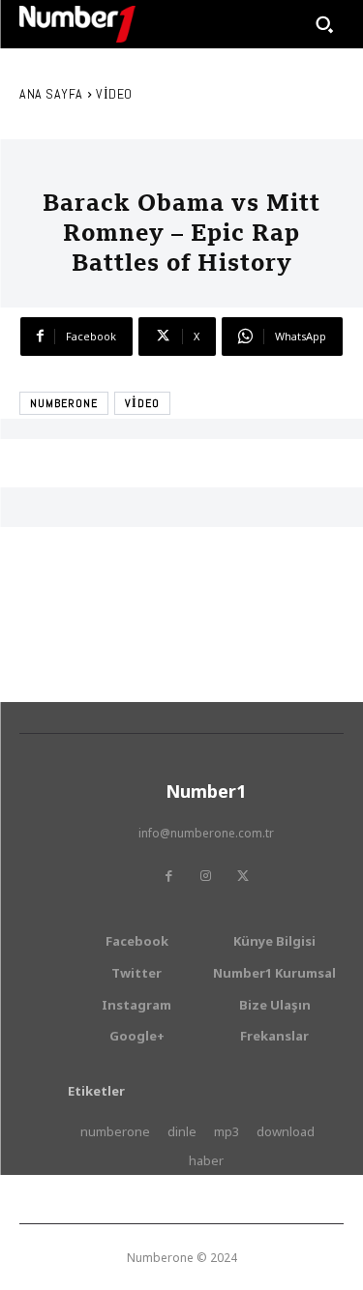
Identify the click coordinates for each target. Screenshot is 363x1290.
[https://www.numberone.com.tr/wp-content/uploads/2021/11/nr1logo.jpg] (77, 24)
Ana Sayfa (51, 94)
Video (114, 94)
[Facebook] (169, 876)
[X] (243, 876)
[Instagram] (206, 876)
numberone (64, 403)
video (142, 403)
